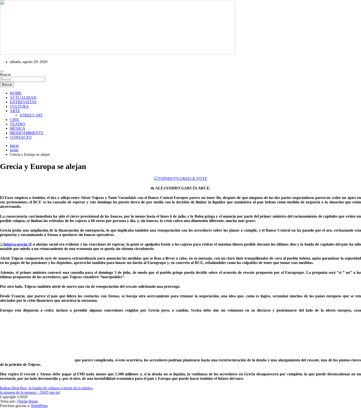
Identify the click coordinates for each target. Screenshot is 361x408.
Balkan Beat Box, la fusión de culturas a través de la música (46, 388)
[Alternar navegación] (2, 71)
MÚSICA (17, 128)
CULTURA (19, 106)
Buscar (5, 74)
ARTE (15, 111)
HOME (16, 93)
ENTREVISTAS (23, 102)
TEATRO (17, 124)
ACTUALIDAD (23, 97)
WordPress (39, 406)
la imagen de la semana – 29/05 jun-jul (30, 392)
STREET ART (31, 115)
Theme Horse (27, 401)
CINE (14, 120)
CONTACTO (21, 137)
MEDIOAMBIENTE (26, 133)
